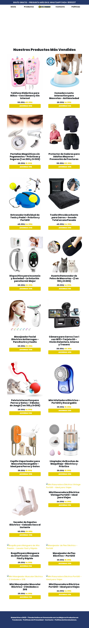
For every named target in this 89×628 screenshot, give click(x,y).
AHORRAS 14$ (64, 106)
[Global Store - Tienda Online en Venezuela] (44, 7)
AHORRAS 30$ (25, 288)
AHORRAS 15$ (65, 288)
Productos (29, 7)
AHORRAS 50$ (25, 106)
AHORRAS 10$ (25, 167)
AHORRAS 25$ (64, 228)
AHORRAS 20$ (64, 410)
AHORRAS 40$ (64, 167)
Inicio (13, 7)
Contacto (60, 7)
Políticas (76, 7)
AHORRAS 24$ (25, 228)
